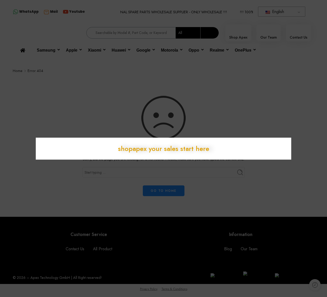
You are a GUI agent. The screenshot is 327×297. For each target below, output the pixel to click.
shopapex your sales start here (163, 148)
